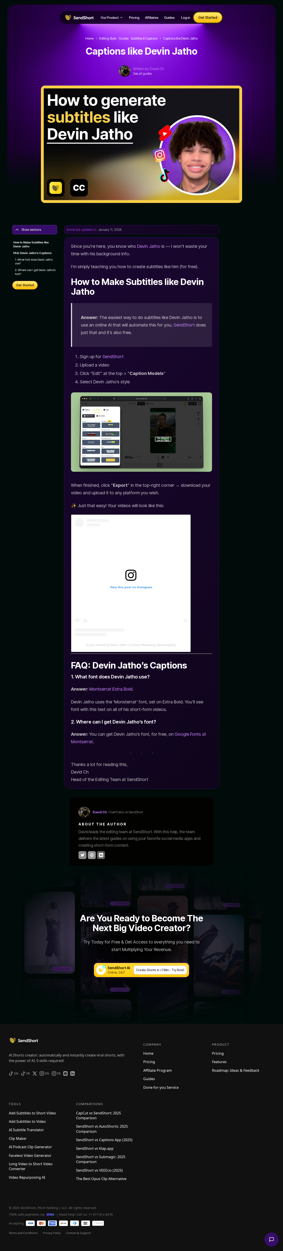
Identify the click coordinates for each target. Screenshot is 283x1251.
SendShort (184, 325)
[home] (79, 17)
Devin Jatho (148, 246)
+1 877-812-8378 (100, 1214)
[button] (111, 17)
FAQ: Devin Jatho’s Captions (32, 253)
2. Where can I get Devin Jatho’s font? (35, 272)
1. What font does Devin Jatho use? (34, 261)
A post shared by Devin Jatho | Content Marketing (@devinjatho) (131, 645)
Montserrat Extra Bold (110, 689)
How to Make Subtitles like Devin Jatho (31, 244)
